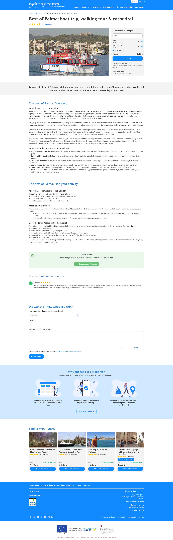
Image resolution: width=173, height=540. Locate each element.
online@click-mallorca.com (135, 502)
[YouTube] (38, 517)
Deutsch (142, 1)
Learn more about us (86, 411)
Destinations (59, 485)
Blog (79, 485)
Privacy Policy (62, 351)
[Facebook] (31, 517)
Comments (47, 24)
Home (31, 13)
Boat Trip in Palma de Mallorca (97, 450)
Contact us (87, 485)
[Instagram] (52, 517)
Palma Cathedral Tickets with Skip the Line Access (42, 450)
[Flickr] (45, 517)
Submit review (36, 356)
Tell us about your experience (40, 329)
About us (38, 485)
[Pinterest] (49, 517)
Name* (31, 320)
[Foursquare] (41, 517)
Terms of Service (73, 351)
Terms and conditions (108, 517)
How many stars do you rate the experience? (46, 311)
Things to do (71, 485)
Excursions (38, 13)
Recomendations (34, 495)
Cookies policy (132, 517)
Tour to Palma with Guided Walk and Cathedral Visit (70, 450)
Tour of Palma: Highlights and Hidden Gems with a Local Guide (128, 451)
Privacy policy (121, 517)
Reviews (141, 517)
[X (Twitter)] (34, 517)
